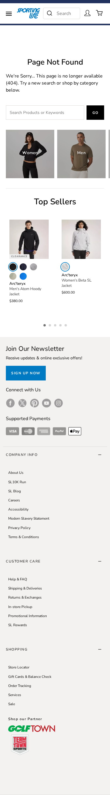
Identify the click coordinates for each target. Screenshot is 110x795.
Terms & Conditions (23, 537)
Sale (11, 704)
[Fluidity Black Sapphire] (23, 276)
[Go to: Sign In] (87, 13)
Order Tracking (19, 685)
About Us (15, 472)
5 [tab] (66, 324)
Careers (14, 500)
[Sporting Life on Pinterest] (34, 403)
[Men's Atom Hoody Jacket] (29, 239)
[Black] (13, 267)
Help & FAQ (17, 579)
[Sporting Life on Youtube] (46, 403)
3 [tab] (55, 324)
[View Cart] (99, 13)
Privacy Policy (19, 527)
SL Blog (14, 491)
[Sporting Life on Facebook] (10, 403)
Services (14, 695)
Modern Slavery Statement (28, 518)
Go (95, 112)
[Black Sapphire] (23, 267)
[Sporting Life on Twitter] (22, 403)
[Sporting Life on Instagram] (58, 403)
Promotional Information (27, 616)
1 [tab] (45, 324)
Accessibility (18, 509)
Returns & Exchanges (25, 597)
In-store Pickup (20, 606)
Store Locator (18, 667)
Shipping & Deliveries (25, 588)
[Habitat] (13, 276)
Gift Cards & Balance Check (29, 676)
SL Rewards (17, 625)
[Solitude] (65, 267)
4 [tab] (61, 324)
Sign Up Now (25, 373)
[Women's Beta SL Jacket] (81, 239)
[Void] (33, 267)
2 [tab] (50, 324)
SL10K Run (17, 482)
